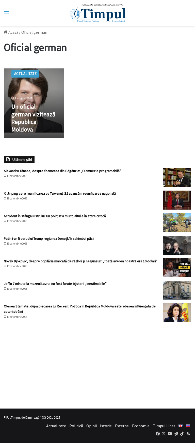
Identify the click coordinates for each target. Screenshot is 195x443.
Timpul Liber (164, 425)
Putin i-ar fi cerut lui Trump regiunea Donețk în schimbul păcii (49, 238)
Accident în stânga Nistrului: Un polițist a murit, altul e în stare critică (55, 216)
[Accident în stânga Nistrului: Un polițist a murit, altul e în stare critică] (177, 222)
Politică (76, 425)
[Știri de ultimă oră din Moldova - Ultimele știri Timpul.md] (97, 13)
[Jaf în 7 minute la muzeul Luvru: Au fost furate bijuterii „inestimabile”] (177, 290)
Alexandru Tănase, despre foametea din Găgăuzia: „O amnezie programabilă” (62, 171)
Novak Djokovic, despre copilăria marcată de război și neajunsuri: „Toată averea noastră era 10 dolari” (80, 261)
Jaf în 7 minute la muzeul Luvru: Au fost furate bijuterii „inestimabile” (55, 283)
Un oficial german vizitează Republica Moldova (33, 118)
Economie (141, 425)
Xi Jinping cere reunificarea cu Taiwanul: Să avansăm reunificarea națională (60, 193)
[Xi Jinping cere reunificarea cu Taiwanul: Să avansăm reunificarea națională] (177, 200)
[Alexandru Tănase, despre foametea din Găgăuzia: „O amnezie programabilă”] (177, 177)
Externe (122, 425)
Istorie (106, 425)
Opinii (91, 425)
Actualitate (56, 425)
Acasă (13, 32)
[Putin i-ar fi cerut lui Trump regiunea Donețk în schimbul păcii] (177, 245)
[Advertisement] (97, 365)
